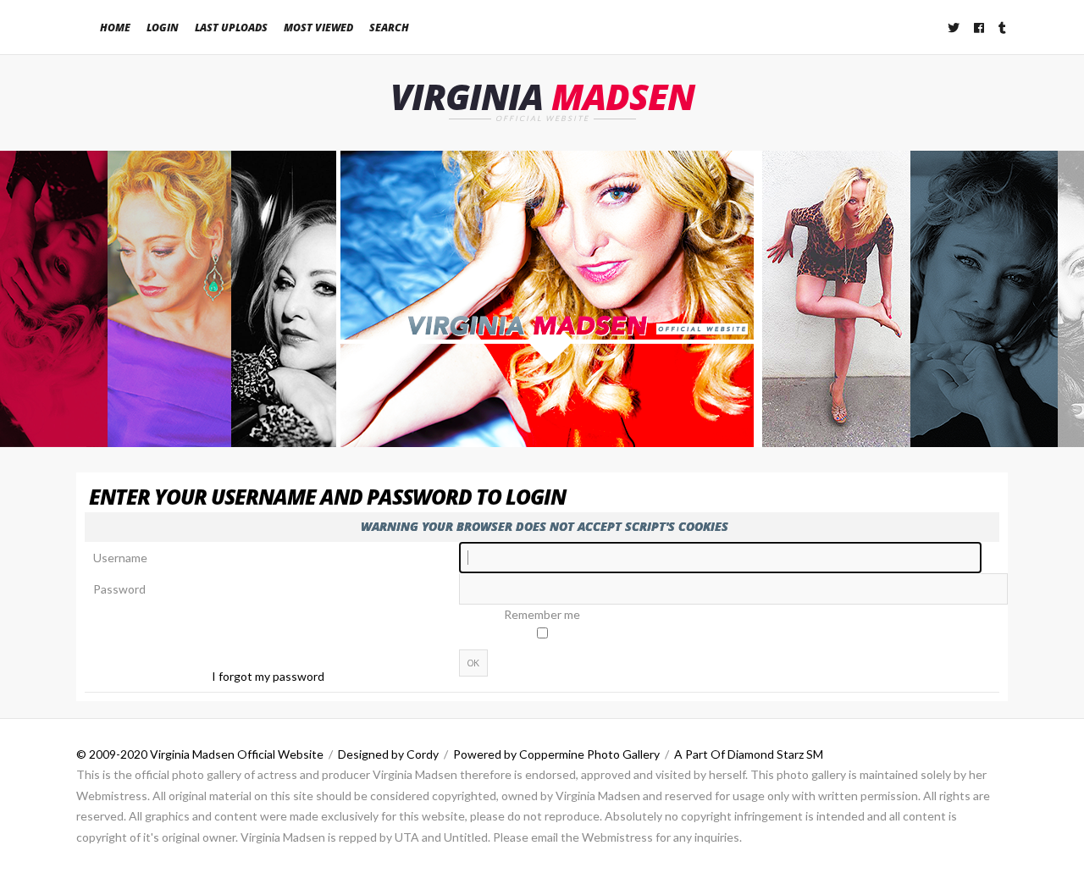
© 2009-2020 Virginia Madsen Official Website (200, 754)
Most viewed (318, 27)
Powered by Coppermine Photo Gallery (556, 754)
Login (163, 27)
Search (389, 27)
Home (115, 27)
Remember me (542, 614)
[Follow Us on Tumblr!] (1003, 27)
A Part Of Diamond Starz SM (748, 754)
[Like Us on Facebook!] (980, 27)
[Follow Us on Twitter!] (954, 27)
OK (473, 663)
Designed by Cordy (388, 754)
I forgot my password (268, 676)
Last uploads (231, 27)
